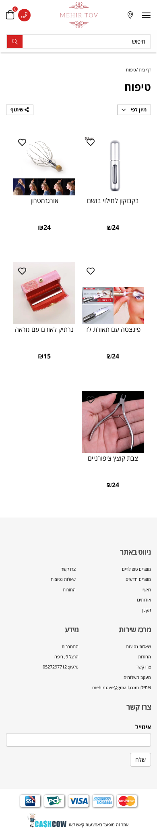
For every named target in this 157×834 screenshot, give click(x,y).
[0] (10, 15)
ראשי (147, 590)
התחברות (70, 646)
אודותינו (144, 600)
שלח (140, 759)
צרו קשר (68, 569)
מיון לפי (138, 109)
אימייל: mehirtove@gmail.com (121, 687)
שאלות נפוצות (63, 579)
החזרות (69, 590)
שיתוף (17, 109)
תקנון (146, 610)
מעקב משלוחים (137, 677)
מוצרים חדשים (138, 579)
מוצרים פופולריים (136, 569)
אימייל (143, 727)
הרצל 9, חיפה (66, 657)
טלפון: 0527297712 (60, 667)
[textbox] (114, 667)
